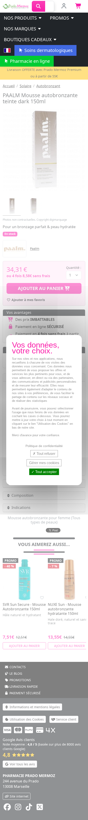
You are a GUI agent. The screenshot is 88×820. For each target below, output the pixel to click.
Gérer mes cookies (44, 463)
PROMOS (60, 18)
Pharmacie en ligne (29, 61)
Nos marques (20, 29)
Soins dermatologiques (48, 50)
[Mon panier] (78, 6)
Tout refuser (45, 453)
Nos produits (21, 18)
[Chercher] (38, 6)
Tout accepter (45, 472)
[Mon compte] (64, 6)
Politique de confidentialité (44, 445)
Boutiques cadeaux (28, 39)
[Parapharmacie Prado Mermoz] (16, 5)
